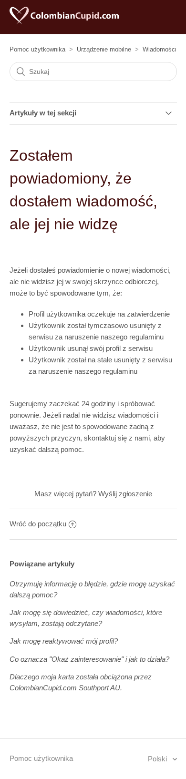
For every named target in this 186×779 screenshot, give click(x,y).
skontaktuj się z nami (117, 438)
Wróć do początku (38, 524)
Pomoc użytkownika (37, 49)
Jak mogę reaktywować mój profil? (64, 641)
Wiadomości (159, 49)
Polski (158, 759)
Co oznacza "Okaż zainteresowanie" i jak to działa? (89, 659)
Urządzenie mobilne (104, 49)
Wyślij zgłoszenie (125, 494)
